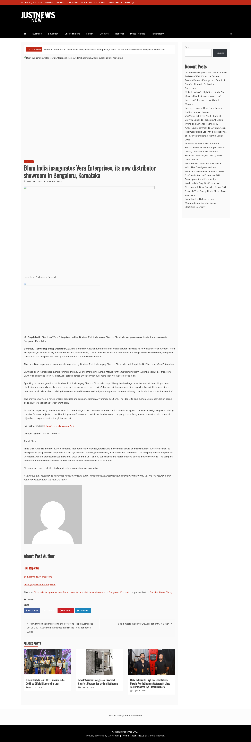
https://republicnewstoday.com (39, 584)
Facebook (32, 610)
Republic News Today (161, 592)
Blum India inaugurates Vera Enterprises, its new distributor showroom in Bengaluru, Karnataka (82, 592)
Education (59, 2)
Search (188, 47)
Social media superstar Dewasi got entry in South (143, 623)
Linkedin (83, 610)
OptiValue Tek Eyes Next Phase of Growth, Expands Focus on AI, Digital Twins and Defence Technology (204, 119)
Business (49, 2)
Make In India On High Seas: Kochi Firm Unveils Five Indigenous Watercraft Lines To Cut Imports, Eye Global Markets (150, 683)
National (102, 2)
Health (84, 2)
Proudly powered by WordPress (103, 735)
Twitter (50, 610)
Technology (129, 2)
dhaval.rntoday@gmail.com (38, 576)
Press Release (115, 2)
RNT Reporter (31, 568)
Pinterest (67, 610)
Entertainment (72, 2)
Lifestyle (93, 2)
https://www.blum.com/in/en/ (59, 425)
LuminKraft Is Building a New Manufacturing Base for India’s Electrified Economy (200, 203)
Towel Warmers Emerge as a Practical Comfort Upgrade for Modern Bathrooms (98, 681)
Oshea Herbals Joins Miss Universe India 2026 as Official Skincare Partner (45, 681)
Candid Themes (156, 735)
